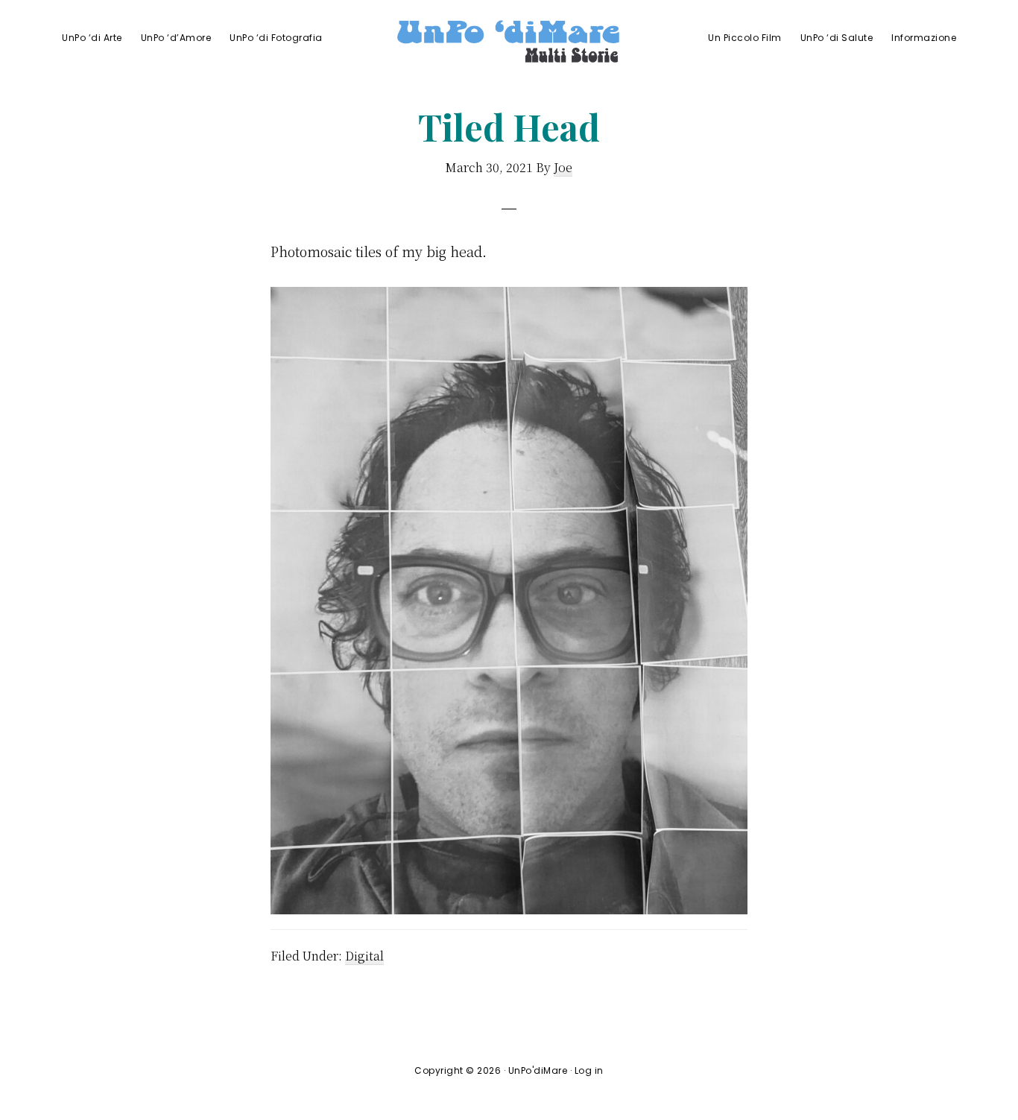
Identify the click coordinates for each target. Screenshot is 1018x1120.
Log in (589, 1070)
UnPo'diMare (538, 1070)
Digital (364, 955)
